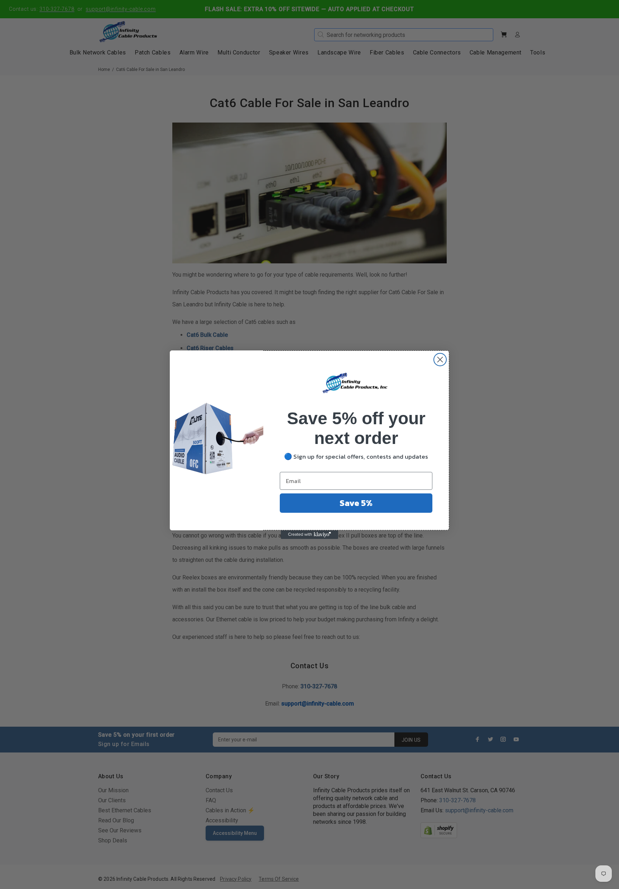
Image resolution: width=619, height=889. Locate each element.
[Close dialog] (440, 359)
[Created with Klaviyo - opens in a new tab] (309, 534)
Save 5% (356, 503)
